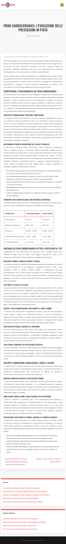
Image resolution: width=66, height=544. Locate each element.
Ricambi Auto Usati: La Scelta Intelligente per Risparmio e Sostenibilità (25, 491)
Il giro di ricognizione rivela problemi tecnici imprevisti (20, 529)
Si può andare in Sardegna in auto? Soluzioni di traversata (21, 488)
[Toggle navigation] (62, 5)
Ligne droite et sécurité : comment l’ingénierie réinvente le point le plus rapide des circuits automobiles (16, 461)
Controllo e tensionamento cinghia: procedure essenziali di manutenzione (26, 495)
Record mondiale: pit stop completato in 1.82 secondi (19, 525)
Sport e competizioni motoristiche (12, 56)
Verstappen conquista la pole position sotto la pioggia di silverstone (24, 522)
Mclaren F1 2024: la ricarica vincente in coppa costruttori (48, 460)
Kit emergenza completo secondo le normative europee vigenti (23, 502)
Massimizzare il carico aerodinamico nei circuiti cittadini (20, 498)
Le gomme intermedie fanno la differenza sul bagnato (20, 519)
